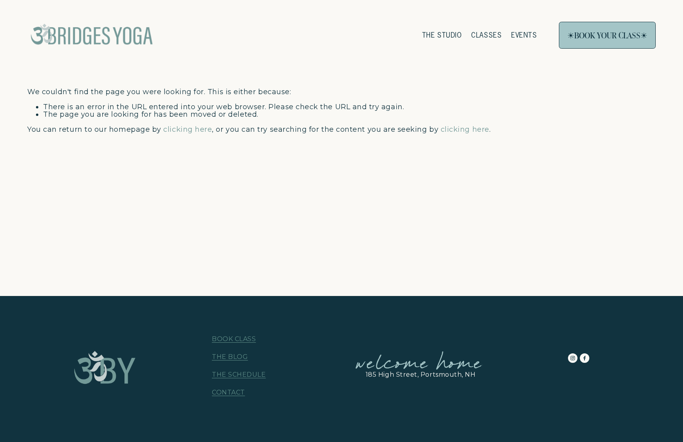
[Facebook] (584, 358)
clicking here (187, 129)
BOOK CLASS (234, 339)
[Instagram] (572, 358)
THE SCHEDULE (239, 374)
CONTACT (228, 392)
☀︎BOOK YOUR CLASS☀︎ (607, 35)
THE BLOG (230, 356)
